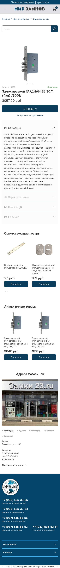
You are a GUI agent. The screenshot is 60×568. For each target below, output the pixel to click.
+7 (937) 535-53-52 (15, 527)
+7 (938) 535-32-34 (15, 509)
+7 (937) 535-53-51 (45, 527)
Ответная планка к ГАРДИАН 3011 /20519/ (15, 266)
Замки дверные (21, 18)
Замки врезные (41, 18)
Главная (6, 18)
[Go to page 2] (7, 291)
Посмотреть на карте (13, 465)
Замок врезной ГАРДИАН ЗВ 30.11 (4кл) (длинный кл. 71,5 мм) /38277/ (16, 342)
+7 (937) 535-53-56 (15, 518)
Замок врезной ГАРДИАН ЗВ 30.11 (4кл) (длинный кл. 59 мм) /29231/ (43, 342)
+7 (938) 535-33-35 (15, 500)
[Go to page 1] (5, 291)
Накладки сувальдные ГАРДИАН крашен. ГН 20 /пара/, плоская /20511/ (43, 269)
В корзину (16, 284)
